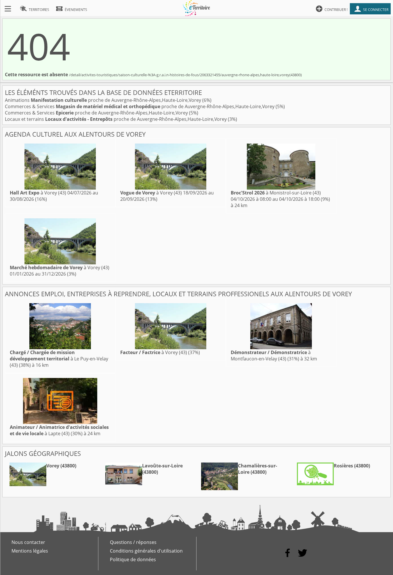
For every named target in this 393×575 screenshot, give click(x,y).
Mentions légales (30, 551)
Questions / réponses (133, 542)
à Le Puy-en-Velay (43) (59, 358)
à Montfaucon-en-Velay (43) (271, 355)
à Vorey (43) (38, 193)
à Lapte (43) (59, 430)
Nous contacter (28, 542)
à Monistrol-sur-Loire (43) (276, 193)
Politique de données (133, 559)
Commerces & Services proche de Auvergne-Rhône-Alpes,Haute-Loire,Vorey (140, 106)
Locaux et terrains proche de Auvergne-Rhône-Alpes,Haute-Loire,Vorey (116, 119)
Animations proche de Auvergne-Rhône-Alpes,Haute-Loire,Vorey (103, 100)
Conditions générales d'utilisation (146, 551)
